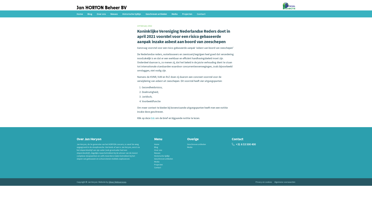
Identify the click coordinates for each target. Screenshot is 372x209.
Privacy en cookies (264, 182)
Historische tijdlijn (131, 13)
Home (80, 13)
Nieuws (114, 13)
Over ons (101, 13)
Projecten (187, 13)
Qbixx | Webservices (117, 182)
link (153, 118)
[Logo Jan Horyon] (102, 8)
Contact (201, 13)
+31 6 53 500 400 (246, 144)
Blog (89, 13)
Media (175, 13)
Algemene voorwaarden (284, 182)
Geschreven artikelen (156, 13)
